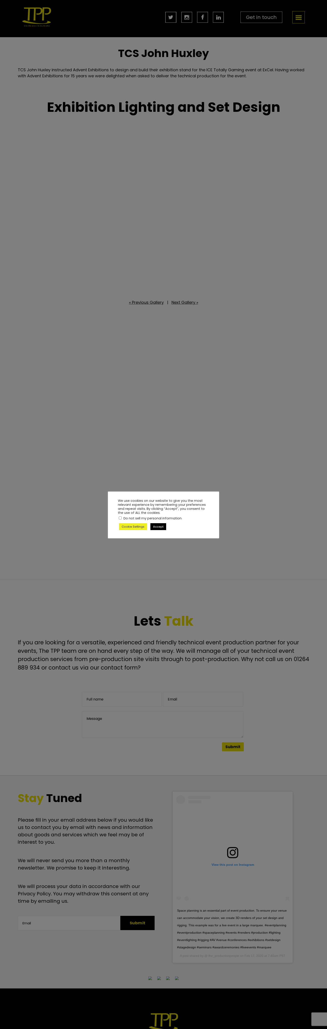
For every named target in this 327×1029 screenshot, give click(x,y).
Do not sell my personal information (152, 518)
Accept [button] (158, 527)
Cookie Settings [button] (133, 527)
